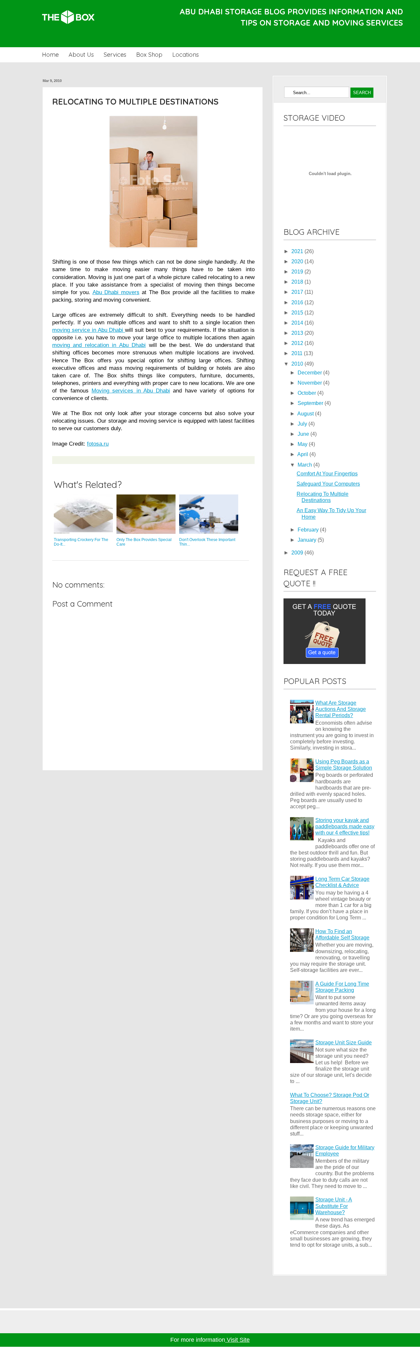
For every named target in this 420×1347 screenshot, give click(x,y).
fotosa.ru (98, 444)
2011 (297, 353)
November (310, 383)
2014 (297, 323)
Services (115, 54)
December (310, 372)
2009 (297, 552)
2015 (297, 312)
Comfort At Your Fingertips (327, 473)
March (305, 465)
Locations (185, 54)
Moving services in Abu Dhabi (131, 390)
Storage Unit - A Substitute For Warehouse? (333, 1206)
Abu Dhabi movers (116, 292)
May (303, 444)
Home (50, 54)
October (307, 393)
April (303, 454)
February (309, 530)
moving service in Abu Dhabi (88, 330)
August (306, 413)
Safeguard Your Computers (328, 484)
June (304, 434)
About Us (81, 54)
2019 (297, 271)
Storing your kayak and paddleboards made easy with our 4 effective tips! (344, 826)
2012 (297, 343)
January (308, 540)
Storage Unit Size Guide (343, 1042)
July (303, 424)
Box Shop (149, 54)
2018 (297, 282)
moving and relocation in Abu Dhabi (99, 345)
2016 (297, 302)
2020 (297, 261)
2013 (297, 333)
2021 (297, 251)
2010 (297, 364)
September (311, 403)
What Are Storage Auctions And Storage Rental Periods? (340, 709)
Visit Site (237, 1340)
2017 (297, 292)
